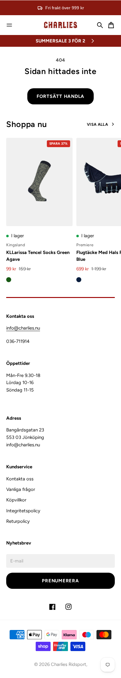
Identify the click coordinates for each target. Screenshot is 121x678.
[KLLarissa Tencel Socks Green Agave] (39, 182)
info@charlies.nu (23, 328)
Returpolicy (18, 521)
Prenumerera (60, 581)
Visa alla (97, 124)
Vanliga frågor (20, 489)
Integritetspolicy (23, 511)
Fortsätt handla (60, 96)
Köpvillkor (16, 500)
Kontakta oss (20, 479)
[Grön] (8, 279)
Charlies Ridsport (68, 664)
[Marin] (78, 279)
